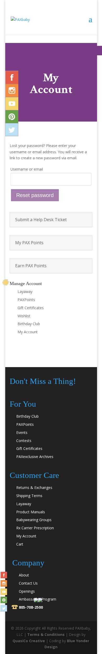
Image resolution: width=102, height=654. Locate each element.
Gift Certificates (31, 307)
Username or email (26, 169)
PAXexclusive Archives (34, 456)
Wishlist (24, 315)
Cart (19, 544)
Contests (23, 440)
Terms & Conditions (46, 634)
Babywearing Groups (34, 519)
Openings (27, 591)
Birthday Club (29, 323)
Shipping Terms (29, 495)
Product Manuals (30, 511)
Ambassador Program (37, 599)
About (24, 575)
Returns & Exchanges (34, 487)
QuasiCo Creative (29, 640)
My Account (28, 331)
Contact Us (28, 583)
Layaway (25, 291)
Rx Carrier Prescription (35, 527)
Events (21, 432)
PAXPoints (26, 299)
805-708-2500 (31, 607)
